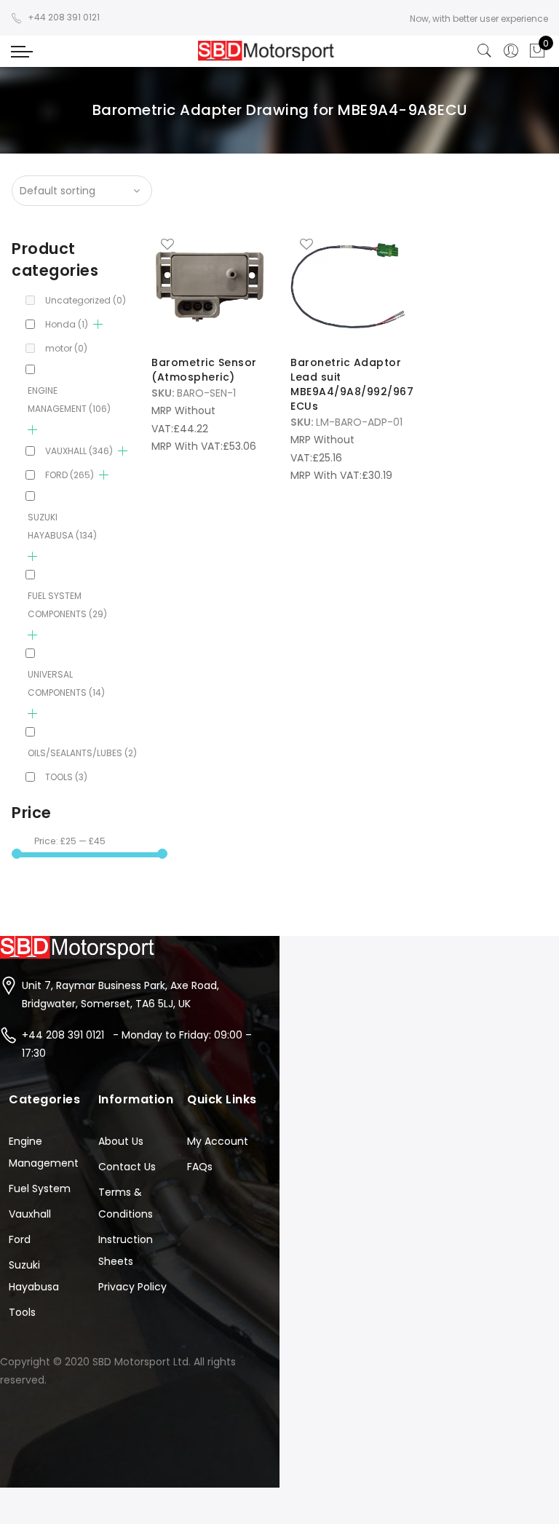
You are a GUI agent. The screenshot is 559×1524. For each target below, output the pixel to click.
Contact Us (127, 1166)
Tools (22, 1312)
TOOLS (66, 777)
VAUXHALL (79, 451)
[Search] (485, 51)
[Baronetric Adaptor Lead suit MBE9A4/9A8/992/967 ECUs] (348, 286)
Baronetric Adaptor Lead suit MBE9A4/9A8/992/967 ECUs (351, 384)
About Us (120, 1141)
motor (66, 348)
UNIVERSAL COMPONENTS (66, 683)
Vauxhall (30, 1214)
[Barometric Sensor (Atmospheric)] (209, 286)
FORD (69, 475)
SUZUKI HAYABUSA (62, 526)
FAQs (200, 1166)
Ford (20, 1239)
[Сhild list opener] (98, 324)
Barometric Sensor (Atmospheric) (204, 369)
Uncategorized (85, 300)
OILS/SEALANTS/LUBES (82, 753)
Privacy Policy (132, 1286)
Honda (66, 324)
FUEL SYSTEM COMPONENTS (67, 605)
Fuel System (40, 1188)
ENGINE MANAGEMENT (69, 399)
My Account (217, 1141)
